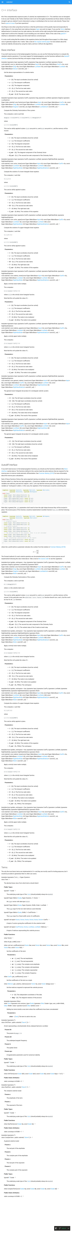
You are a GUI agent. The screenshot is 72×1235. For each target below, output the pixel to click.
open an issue (10, 23)
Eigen (37, 29)
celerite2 (9, 2)
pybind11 (63, 33)
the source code (44, 559)
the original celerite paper (42, 42)
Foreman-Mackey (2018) (46, 473)
